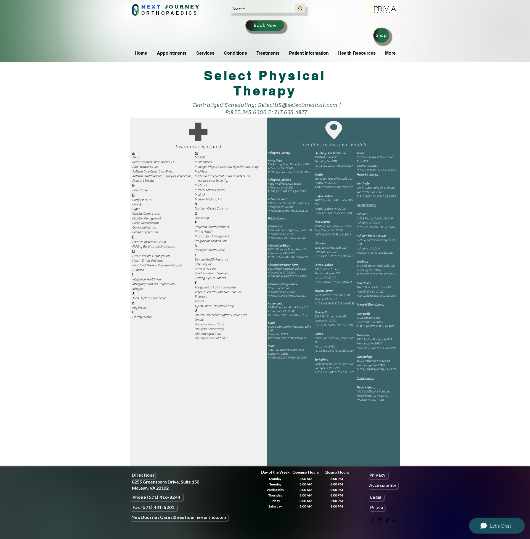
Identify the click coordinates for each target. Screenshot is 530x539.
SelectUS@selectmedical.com (298, 105)
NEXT (151, 7)
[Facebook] (373, 520)
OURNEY (184, 7)
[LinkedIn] (394, 520)
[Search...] (300, 8)
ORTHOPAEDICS (169, 13)
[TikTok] (387, 520)
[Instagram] (380, 520)
